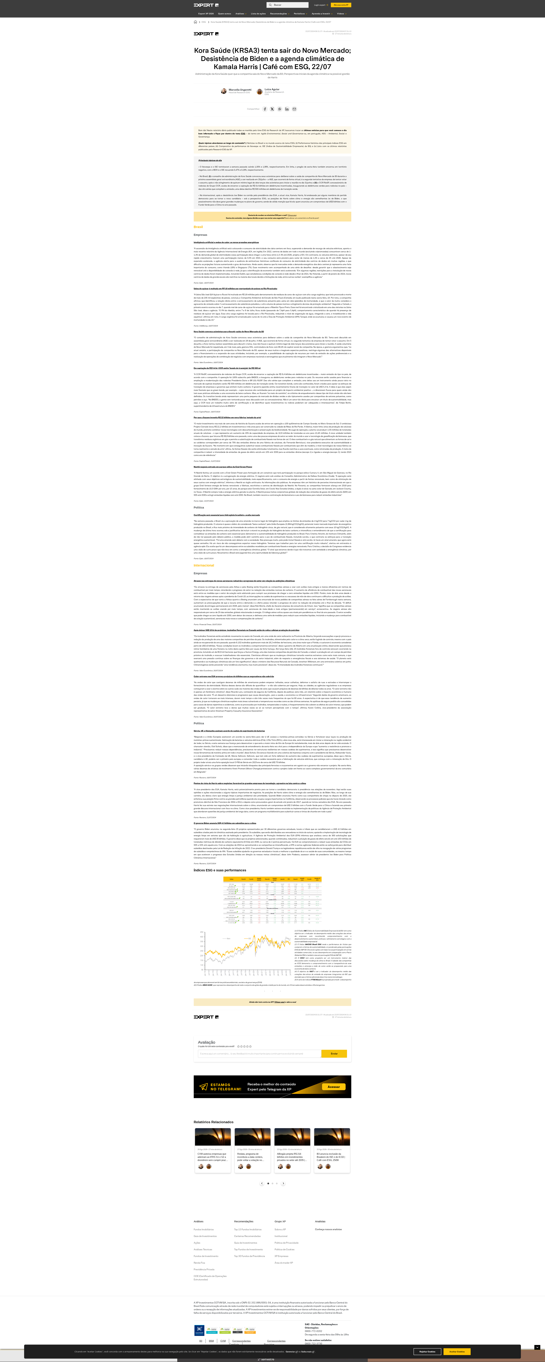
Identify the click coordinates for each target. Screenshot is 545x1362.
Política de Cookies (284, 1249)
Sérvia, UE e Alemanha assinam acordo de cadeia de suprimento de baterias (229, 731)
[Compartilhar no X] (272, 109)
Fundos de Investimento (206, 1256)
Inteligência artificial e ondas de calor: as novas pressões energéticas (226, 242)
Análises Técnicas (203, 1249)
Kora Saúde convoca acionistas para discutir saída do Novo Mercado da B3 (229, 331)
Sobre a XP (280, 1229)
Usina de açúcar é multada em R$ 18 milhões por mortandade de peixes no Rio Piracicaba (235, 288)
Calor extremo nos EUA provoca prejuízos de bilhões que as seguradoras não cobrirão (234, 676)
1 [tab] (268, 1183)
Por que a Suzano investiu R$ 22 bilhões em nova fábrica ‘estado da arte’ (227, 417)
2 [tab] (272, 1183)
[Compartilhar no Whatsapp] (280, 109)
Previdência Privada (204, 1269)
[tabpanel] (213, 1150)
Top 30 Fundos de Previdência (249, 1256)
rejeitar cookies (427, 1351)
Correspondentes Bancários (275, 1342)
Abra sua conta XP (341, 5)
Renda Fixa (199, 1262)
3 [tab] (276, 1183)
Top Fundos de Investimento (248, 1249)
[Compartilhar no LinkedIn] (287, 109)
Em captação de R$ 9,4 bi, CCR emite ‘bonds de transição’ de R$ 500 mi (227, 368)
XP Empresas (281, 1256)
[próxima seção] (283, 1183)
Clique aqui (292, 215)
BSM (211, 1340)
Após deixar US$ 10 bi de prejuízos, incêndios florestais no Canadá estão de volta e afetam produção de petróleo (246, 630)
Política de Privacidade (286, 1242)
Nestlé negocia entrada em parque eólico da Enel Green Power (223, 467)
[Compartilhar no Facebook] (265, 109)
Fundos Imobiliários (204, 1229)
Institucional (281, 1236)
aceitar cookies (457, 1351)
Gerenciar (290, 1351)
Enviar (334, 1053)
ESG (204, 22)
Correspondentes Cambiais (240, 1342)
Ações (197, 1242)
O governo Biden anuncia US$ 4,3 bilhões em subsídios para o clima (225, 823)
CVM (223, 1340)
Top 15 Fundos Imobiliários (248, 1229)
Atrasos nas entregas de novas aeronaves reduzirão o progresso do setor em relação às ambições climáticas (244, 581)
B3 (200, 1340)
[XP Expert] (206, 5)
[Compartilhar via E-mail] (294, 109)
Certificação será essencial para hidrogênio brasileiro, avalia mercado (227, 515)
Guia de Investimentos (205, 1236)
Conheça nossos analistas (328, 1229)
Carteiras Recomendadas (247, 1236)
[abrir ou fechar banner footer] (537, 1347)
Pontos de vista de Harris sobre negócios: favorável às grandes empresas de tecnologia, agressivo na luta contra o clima (250, 783)
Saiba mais (306, 1351)
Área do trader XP (284, 1262)
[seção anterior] (262, 1183)
